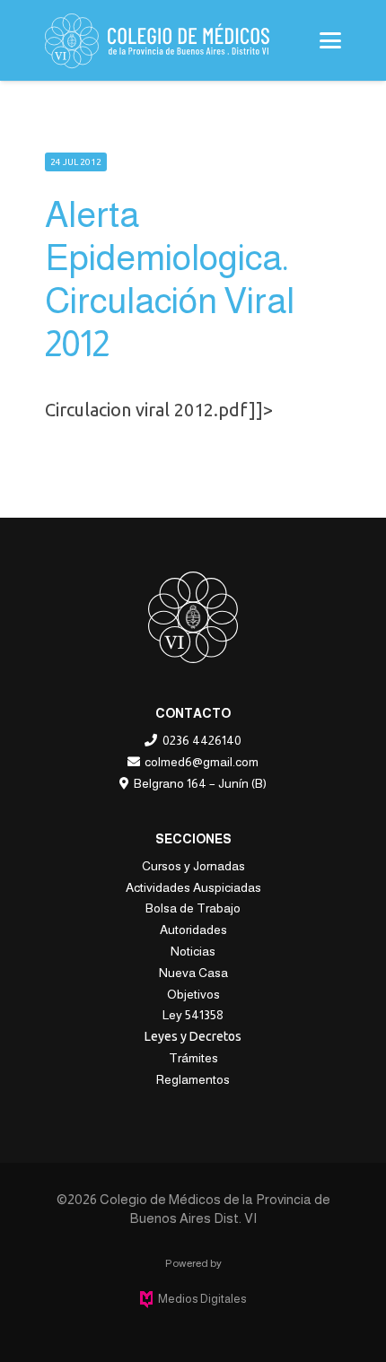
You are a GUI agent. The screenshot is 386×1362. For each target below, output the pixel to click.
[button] (330, 40)
